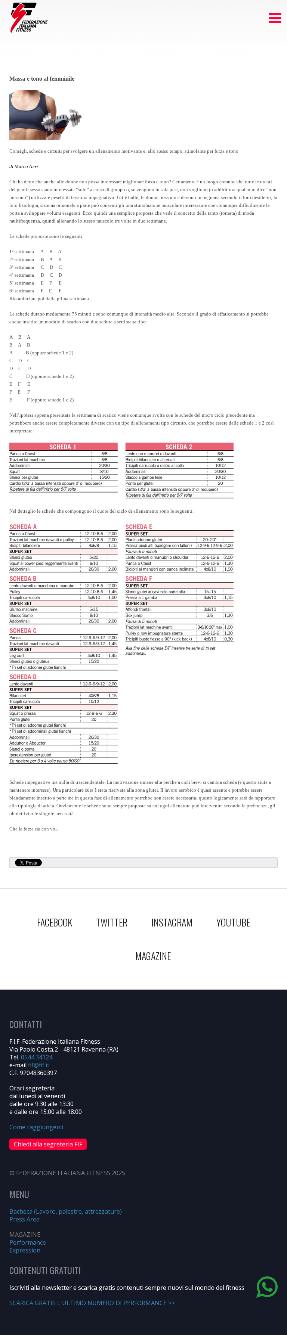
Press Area (24, 1219)
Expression (24, 1250)
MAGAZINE (153, 956)
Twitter (111, 922)
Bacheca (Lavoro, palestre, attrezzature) (65, 1211)
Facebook (54, 922)
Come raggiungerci (36, 1127)
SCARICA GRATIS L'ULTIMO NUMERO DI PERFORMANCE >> (92, 1303)
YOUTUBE (233, 922)
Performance (27, 1242)
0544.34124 (36, 1057)
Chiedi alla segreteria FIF (48, 1144)
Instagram (171, 922)
